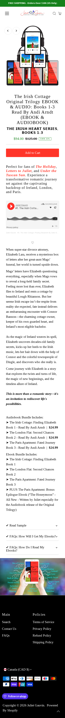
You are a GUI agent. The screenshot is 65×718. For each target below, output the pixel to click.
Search (6, 622)
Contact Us (9, 628)
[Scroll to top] (58, 711)
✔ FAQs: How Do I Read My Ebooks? (25, 548)
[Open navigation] (10, 13)
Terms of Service (43, 622)
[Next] (16, 31)
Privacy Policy (42, 628)
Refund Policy (42, 635)
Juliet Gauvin (11, 233)
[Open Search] (54, 13)
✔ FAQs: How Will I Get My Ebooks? (31, 536)
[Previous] (8, 31)
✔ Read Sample (16, 525)
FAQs (6, 635)
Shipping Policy (43, 642)
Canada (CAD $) (18, 669)
